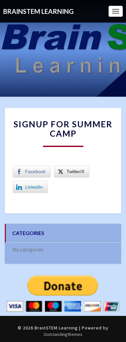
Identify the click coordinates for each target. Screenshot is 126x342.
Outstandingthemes (63, 334)
